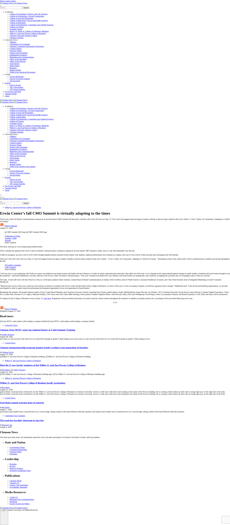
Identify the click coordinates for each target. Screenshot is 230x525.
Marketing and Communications (22, 57)
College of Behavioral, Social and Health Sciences (29, 21)
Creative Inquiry (16, 49)
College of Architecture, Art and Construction (27, 16)
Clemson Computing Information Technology (27, 46)
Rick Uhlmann (11, 226)
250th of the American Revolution (22, 72)
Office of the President (18, 59)
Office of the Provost (17, 61)
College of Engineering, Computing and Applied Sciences (31, 25)
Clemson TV (14, 483)
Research (13, 68)
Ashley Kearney (8, 335)
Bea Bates (6, 370)
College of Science (17, 27)
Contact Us (14, 497)
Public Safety (15, 66)
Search (26, 8)
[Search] (1, 201)
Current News (10, 343)
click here (47, 298)
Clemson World (11, 94)
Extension (13, 454)
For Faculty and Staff (13, 92)
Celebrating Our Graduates (20, 44)
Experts (8, 83)
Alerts (7, 96)
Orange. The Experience (19, 485)
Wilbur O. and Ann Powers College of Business (28, 33)
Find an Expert (15, 85)
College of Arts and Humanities (21, 18)
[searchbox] (11, 7)
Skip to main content (8, 1)
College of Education (18, 23)
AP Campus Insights (17, 89)
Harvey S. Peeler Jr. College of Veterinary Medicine (29, 31)
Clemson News (8, 352)
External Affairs (16, 51)
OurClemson (14, 64)
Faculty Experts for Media (19, 504)
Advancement (15, 81)
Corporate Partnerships (18, 450)
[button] (1, 197)
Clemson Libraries (16, 38)
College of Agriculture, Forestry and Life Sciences (29, 14)
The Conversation (16, 87)
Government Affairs (17, 447)
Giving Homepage (17, 77)
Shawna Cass (7, 425)
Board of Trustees (16, 468)
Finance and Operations (19, 53)
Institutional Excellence (18, 55)
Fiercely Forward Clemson (20, 79)
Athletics (13, 42)
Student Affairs (15, 70)
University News (11, 325)
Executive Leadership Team (20, 471)
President (13, 464)
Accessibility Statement (18, 487)
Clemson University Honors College (23, 36)
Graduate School (16, 29)
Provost (12, 466)
